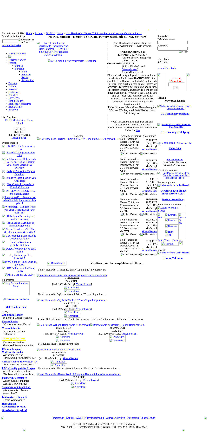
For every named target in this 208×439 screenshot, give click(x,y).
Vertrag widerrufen (115, 417)
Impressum (58, 417)
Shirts (60, 33)
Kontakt (70, 417)
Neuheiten (163, 30)
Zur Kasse (142, 30)
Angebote (175, 30)
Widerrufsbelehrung (94, 417)
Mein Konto (116, 30)
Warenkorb (130, 30)
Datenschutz (133, 417)
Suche (153, 30)
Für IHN (50, 33)
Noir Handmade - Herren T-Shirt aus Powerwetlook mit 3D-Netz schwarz (104, 33)
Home (29, 33)
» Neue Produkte (17, 53)
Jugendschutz (148, 417)
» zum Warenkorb (166, 68)
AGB (79, 417)
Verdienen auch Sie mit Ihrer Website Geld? (173, 192)
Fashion (39, 33)
